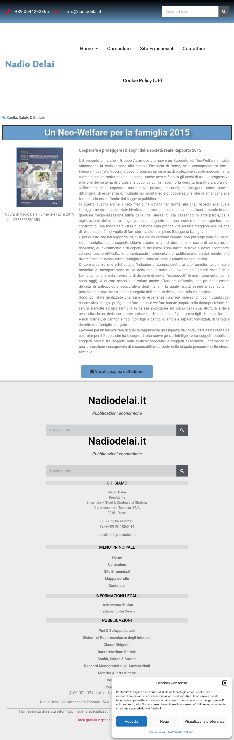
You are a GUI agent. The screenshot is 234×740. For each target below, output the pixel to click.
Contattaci (194, 48)
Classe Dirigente (117, 645)
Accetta (131, 721)
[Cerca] (223, 11)
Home (86, 48)
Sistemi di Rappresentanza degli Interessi (117, 638)
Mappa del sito (117, 578)
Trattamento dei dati (180, 732)
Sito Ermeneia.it (156, 48)
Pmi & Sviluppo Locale (117, 630)
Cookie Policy (156, 732)
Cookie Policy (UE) (142, 80)
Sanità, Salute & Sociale (26, 117)
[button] (225, 683)
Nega (164, 721)
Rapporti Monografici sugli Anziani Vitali (117, 666)
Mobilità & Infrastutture (117, 673)
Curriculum (119, 48)
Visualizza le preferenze (205, 721)
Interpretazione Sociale (117, 652)
